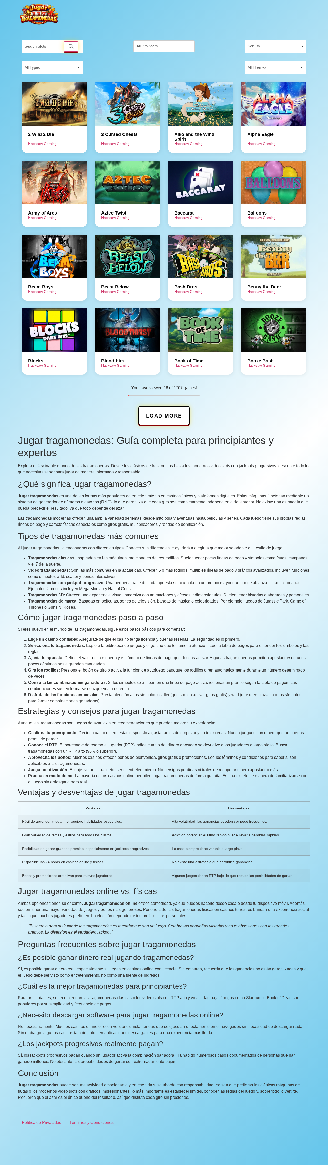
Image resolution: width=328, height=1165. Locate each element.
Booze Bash (260, 360)
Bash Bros (185, 286)
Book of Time (188, 360)
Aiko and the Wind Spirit (194, 137)
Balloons (257, 213)
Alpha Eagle (260, 134)
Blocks (35, 360)
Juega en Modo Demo (54, 104)
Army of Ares (42, 213)
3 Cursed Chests (119, 134)
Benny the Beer (264, 286)
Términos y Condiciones (91, 1122)
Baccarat (184, 213)
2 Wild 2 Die (41, 134)
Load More (164, 416)
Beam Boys (40, 286)
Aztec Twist (113, 213)
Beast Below (115, 286)
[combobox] (164, 46)
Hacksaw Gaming (42, 144)
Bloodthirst (113, 360)
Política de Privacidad (41, 1122)
